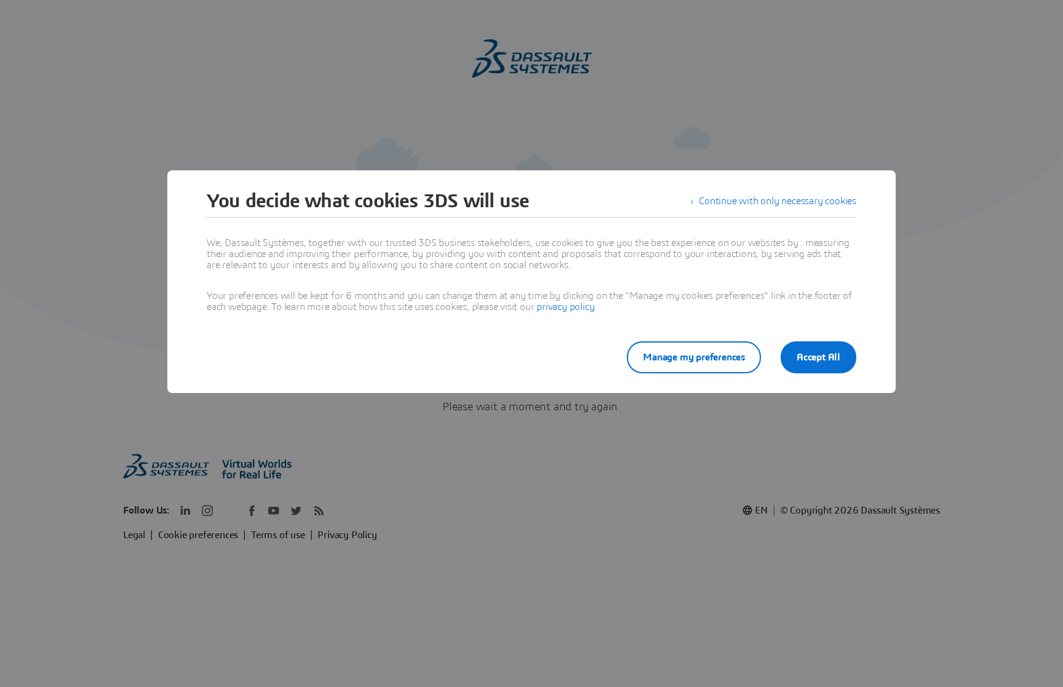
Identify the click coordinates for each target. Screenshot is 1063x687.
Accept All (818, 357)
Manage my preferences (694, 357)
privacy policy (565, 307)
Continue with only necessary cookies (777, 201)
